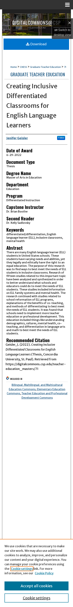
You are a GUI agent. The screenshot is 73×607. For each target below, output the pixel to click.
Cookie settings (22, 569)
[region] (36, 573)
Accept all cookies (36, 586)
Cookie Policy (44, 573)
